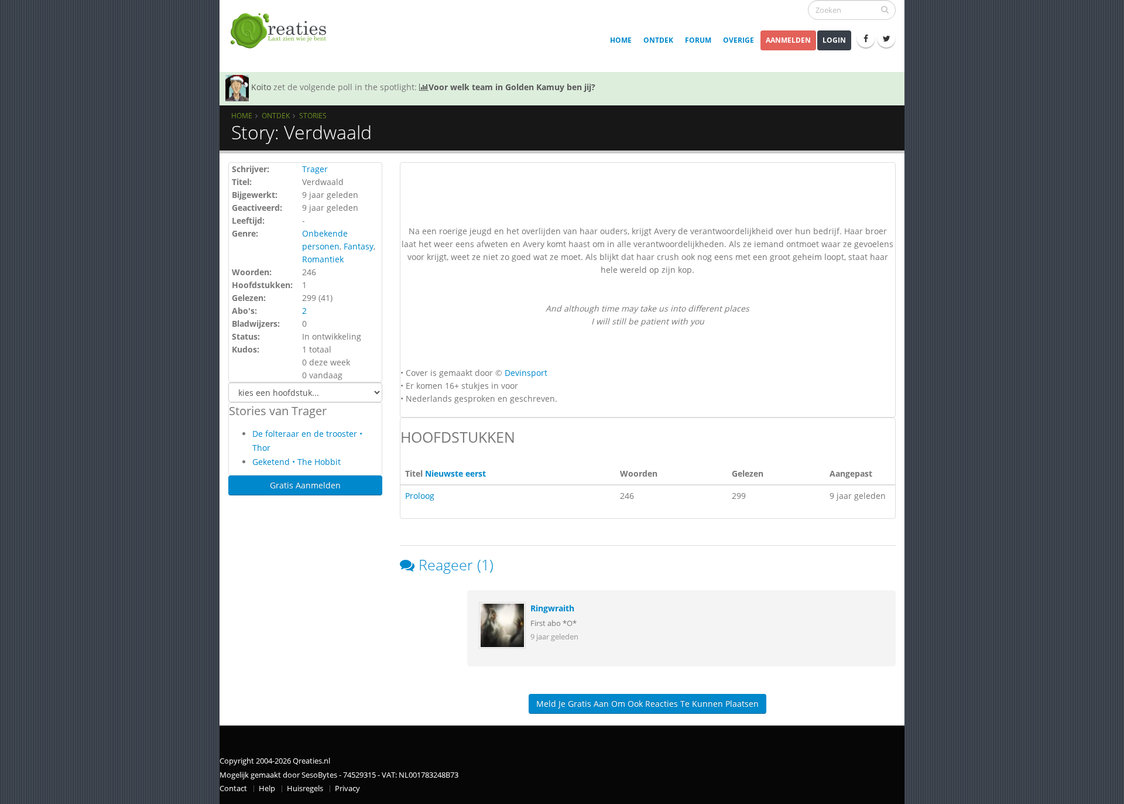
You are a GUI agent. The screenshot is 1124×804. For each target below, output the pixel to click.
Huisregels (305, 788)
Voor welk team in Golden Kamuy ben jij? (512, 87)
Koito (261, 87)
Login (834, 40)
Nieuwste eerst (455, 473)
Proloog (419, 495)
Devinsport (526, 372)
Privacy (347, 788)
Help (267, 788)
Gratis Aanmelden (305, 485)
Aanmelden (788, 40)
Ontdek (658, 40)
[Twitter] (886, 38)
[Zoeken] (885, 9)
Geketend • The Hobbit (296, 461)
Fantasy (358, 246)
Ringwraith (552, 608)
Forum (698, 40)
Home (621, 40)
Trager (315, 169)
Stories (313, 115)
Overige (738, 40)
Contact (233, 788)
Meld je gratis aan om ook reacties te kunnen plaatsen (647, 703)
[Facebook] (866, 38)
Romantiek (323, 259)
